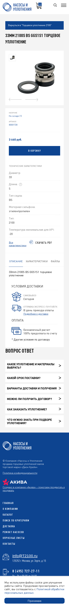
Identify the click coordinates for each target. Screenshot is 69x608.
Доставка (9, 526)
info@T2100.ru (25, 556)
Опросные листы (14, 537)
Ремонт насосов (13, 532)
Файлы (55, 261)
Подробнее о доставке (35, 313)
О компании (10, 508)
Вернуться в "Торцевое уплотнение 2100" (30, 25)
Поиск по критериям (16, 520)
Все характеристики (17, 244)
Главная (8, 502)
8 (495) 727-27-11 (26, 571)
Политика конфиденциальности (20, 472)
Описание (16, 261)
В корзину (34, 150)
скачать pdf (43, 242)
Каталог (8, 514)
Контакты (9, 543)
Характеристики (37, 261)
